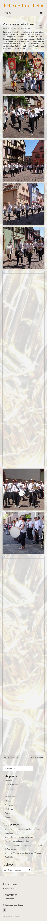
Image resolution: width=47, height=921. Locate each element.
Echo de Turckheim (23, 5)
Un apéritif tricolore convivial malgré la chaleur (24, 837)
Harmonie (17, 28)
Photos (23, 28)
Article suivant (37, 757)
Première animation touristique (17, 841)
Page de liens (10, 888)
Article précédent (11, 757)
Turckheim (9, 899)
